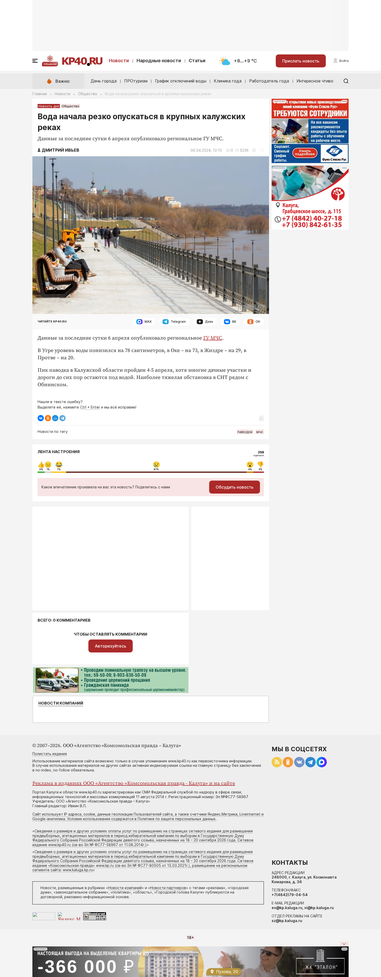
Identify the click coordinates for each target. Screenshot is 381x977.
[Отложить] (254, 150)
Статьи (197, 60)
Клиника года (228, 80)
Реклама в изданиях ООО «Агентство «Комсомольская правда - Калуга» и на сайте (133, 783)
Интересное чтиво (315, 80)
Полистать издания (49, 753)
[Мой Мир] (55, 418)
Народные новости (159, 60)
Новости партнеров (168, 887)
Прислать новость (300, 61)
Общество (87, 94)
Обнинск (50, 64)
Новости (119, 60)
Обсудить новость (234, 487)
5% (260, 469)
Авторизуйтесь (110, 646)
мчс (259, 432)
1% (48, 469)
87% (156, 469)
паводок (244, 432)
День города (104, 80)
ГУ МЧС (212, 338)
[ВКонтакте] (41, 418)
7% (59, 469)
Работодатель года (269, 80)
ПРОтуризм (135, 80)
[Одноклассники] (48, 418)
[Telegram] (62, 418)
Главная (39, 94)
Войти (344, 61)
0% (41, 469)
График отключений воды (180, 80)
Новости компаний (60, 703)
